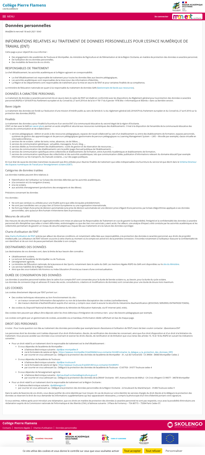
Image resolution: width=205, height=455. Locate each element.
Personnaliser (174, 451)
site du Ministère (171, 264)
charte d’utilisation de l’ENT (22, 236)
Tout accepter (132, 451)
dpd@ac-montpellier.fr (67, 349)
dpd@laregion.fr (58, 385)
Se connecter (161, 16)
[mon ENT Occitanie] (187, 16)
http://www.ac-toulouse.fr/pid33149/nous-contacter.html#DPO (89, 364)
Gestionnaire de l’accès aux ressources (115, 87)
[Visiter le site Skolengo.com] (184, 427)
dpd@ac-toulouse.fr (66, 362)
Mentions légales (22, 428)
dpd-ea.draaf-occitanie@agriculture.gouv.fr (77, 375)
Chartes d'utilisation (43, 428)
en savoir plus (36, 126)
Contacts (7, 428)
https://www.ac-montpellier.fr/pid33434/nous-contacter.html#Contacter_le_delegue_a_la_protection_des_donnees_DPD (116, 352)
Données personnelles (66, 428)
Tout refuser (153, 451)
